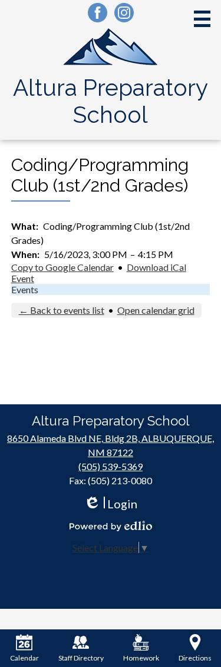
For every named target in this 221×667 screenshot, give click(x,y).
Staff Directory (81, 657)
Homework (141, 657)
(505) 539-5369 (110, 466)
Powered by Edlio (111, 526)
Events (24, 289)
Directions (195, 657)
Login (110, 504)
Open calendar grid (155, 310)
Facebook (97, 12)
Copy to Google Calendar (62, 267)
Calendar (24, 657)
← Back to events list (61, 310)
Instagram (124, 12)
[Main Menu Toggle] (202, 19)
